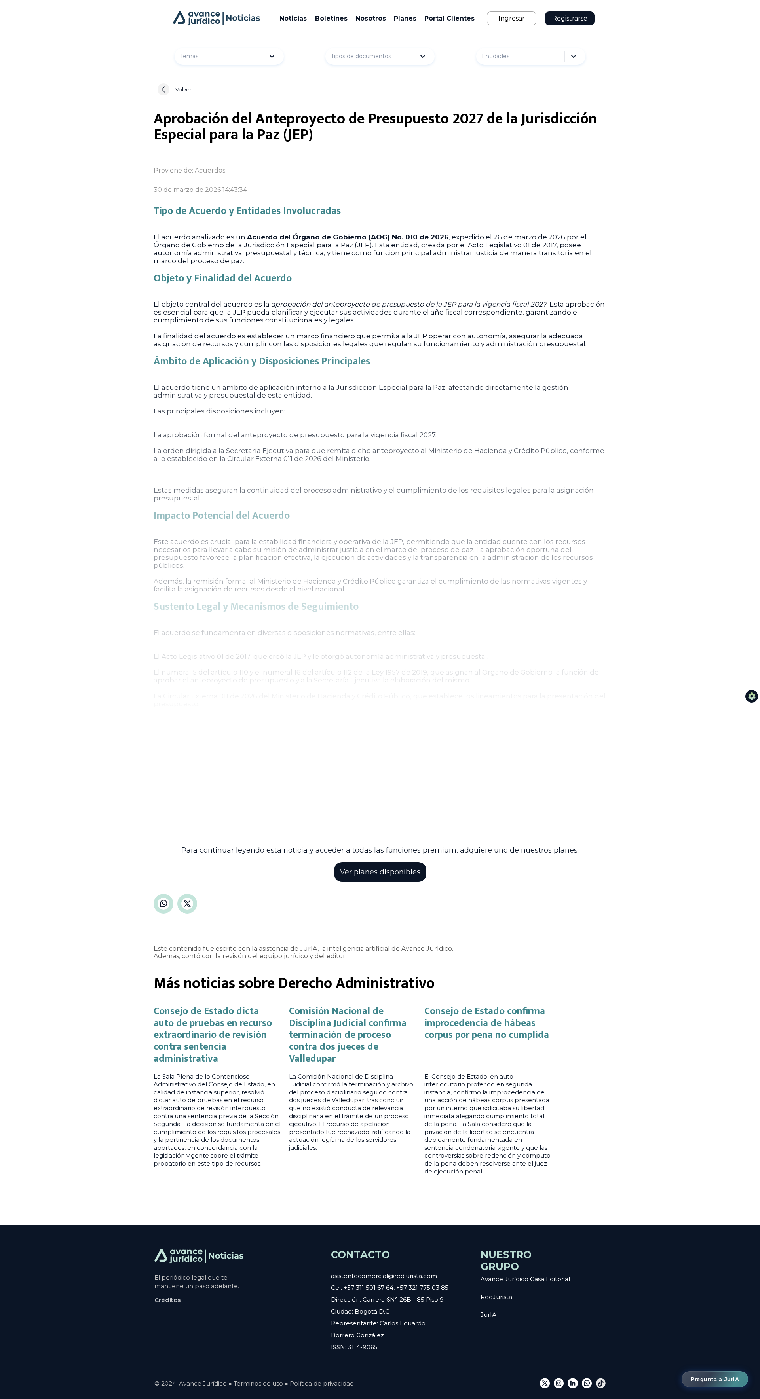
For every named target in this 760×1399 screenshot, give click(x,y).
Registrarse (569, 18)
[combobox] (200, 56)
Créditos (167, 1300)
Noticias (293, 18)
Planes (405, 18)
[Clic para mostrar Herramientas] (751, 696)
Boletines (331, 18)
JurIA (488, 1314)
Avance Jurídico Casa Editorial (525, 1279)
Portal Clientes (449, 18)
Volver (183, 89)
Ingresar (511, 18)
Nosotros (370, 18)
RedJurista (496, 1296)
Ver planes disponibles (380, 872)
